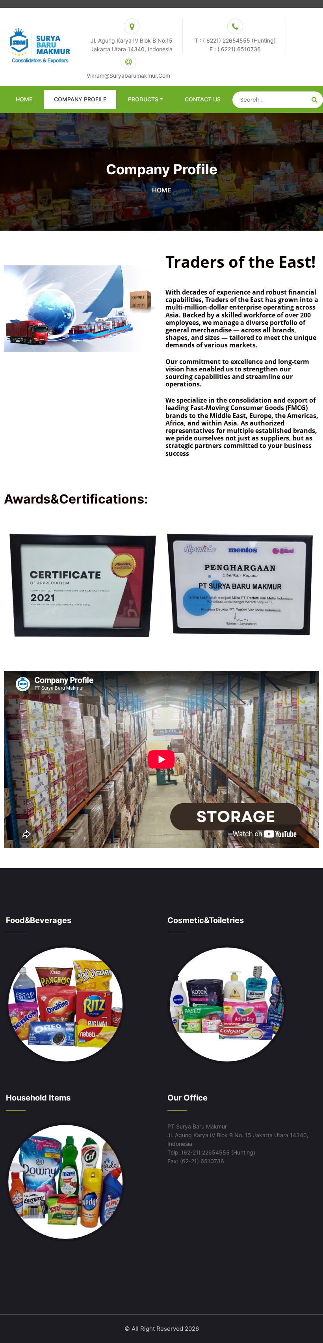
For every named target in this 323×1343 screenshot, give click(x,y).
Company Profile (80, 99)
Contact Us (203, 99)
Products (143, 99)
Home (24, 99)
